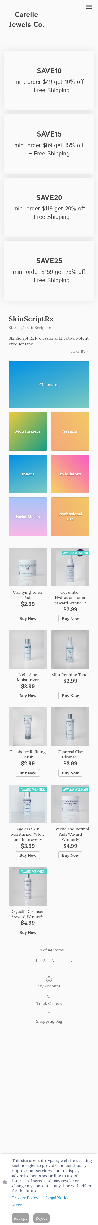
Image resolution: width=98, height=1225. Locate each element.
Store (14, 327)
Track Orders (49, 1003)
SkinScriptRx (38, 327)
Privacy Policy (25, 1197)
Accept (20, 1218)
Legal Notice (58, 1197)
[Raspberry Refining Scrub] (28, 726)
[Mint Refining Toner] (70, 649)
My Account (49, 985)
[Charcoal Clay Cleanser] (70, 726)
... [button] (61, 960)
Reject (41, 1218)
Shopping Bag (49, 1021)
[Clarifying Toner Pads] (28, 567)
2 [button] (44, 960)
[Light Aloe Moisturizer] (28, 649)
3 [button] (53, 960)
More (17, 1204)
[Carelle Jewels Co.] (26, 35)
